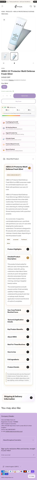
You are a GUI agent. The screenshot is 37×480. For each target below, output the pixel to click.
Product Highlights (15, 249)
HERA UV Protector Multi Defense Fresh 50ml (16, 168)
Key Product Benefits (15, 329)
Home (3, 11)
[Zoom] (4, 19)
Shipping (11, 80)
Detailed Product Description (14, 258)
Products (9, 11)
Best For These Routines (16, 344)
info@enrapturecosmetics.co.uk (13, 431)
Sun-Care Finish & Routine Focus (14, 311)
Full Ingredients (13, 359)
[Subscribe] (34, 455)
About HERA (12, 337)
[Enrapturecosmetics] (18, 6)
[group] (18, 34)
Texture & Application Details (15, 321)
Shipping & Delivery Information (13, 397)
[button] (2, 6)
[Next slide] (33, 63)
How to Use (12, 352)
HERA (3, 68)
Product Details (13, 367)
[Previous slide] (4, 63)
